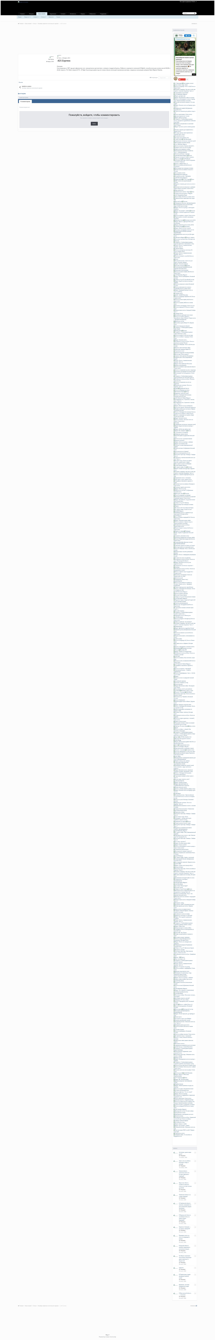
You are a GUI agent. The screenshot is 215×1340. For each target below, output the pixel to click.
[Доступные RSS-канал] (196, 1306)
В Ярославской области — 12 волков (185, 1294)
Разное (58, 17)
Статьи (43, 17)
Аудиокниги (53, 14)
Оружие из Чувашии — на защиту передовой (185, 1227)
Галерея (63, 14)
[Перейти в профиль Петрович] (175, 1152)
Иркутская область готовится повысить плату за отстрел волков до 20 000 (185, 1185)
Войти (94, 124)
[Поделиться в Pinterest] (25, 93)
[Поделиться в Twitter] (19, 93)
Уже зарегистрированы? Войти (188, 1)
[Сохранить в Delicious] (23, 93)
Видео (19, 17)
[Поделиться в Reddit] (18, 93)
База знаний (41, 14)
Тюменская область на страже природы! (184, 1195)
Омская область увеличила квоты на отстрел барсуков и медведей (184, 1173)
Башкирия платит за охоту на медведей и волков (184, 1237)
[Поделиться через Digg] (22, 93)
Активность (73, 14)
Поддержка (103, 14)
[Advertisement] (68, 41)
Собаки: (35, 17)
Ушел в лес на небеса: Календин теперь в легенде (184, 1162)
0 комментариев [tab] (25, 101)
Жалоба (21, 82)
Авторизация (154, 77)
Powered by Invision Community (107, 1337)
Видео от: (27, 17)
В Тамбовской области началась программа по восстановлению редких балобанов (185, 1205)
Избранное (93, 14)
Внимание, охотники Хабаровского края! (184, 1285)
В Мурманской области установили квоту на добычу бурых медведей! (185, 1217)
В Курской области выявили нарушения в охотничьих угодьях (184, 1247)
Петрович (183, 1155)
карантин (181, 1267)
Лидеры (83, 14)
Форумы (31, 14)
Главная (22, 14)
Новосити (51, 17)
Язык (107, 1335)
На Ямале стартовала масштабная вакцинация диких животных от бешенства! (185, 1258)
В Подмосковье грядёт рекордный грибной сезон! (185, 1276)
